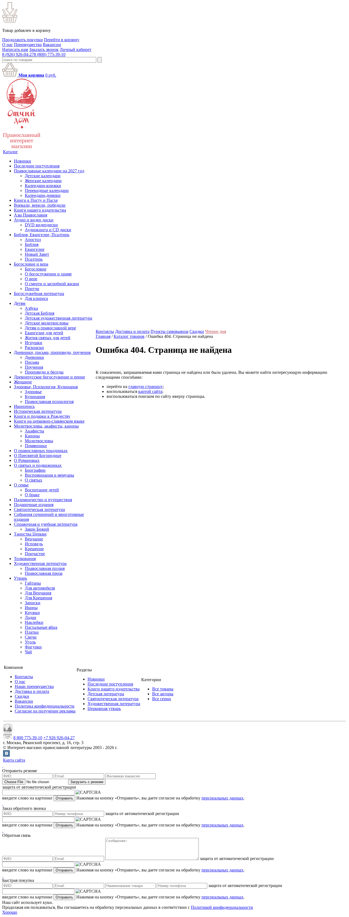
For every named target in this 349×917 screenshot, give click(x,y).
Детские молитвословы (46, 323)
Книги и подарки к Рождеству (42, 416)
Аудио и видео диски (33, 220)
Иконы (31, 607)
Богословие (35, 269)
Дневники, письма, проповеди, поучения (52, 352)
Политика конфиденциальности (44, 706)
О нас (7, 44)
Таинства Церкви (30, 534)
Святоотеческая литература (39, 509)
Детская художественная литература (58, 318)
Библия (31, 244)
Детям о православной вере (50, 328)
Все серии (161, 698)
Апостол (33, 239)
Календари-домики (43, 195)
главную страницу (145, 386)
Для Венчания (38, 593)
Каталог (10, 151)
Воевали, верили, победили (39, 205)
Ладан (30, 617)
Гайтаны (33, 583)
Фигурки (33, 647)
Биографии (35, 470)
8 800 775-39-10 (27, 737)
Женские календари (43, 180)
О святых (33, 480)
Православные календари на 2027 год (49, 171)
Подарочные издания (33, 504)
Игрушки (33, 342)
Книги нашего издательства (40, 210)
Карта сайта (14, 760)
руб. (50, 75)
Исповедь (34, 544)
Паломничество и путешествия (43, 499)
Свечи (31, 637)
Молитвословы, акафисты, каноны (46, 426)
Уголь (30, 642)
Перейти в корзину (61, 39)
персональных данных (222, 798)
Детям (19, 303)
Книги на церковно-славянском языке (49, 421)
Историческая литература (38, 411)
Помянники (36, 445)
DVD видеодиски (41, 225)
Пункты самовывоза (169, 331)
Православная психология (49, 401)
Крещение (34, 548)
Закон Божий (37, 529)
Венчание (34, 539)
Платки (32, 632)
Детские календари (43, 175)
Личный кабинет (75, 49)
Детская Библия (39, 313)
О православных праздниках (41, 450)
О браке (32, 494)
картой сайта (150, 391)
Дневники (34, 357)
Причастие (35, 553)
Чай (28, 652)
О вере (31, 278)
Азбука (31, 308)
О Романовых (27, 460)
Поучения (34, 367)
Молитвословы (39, 440)
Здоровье (33, 391)
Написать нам (15, 49)
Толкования (25, 558)
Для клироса (36, 298)
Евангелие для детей (44, 332)
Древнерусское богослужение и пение (49, 377)
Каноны (32, 436)
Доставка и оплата (132, 331)
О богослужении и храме (48, 274)
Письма (32, 362)
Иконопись (24, 406)
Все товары (162, 689)
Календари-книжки (43, 185)
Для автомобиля (40, 588)
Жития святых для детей (47, 337)
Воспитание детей (42, 490)
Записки (32, 602)
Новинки (22, 161)
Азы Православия (30, 215)
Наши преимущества (34, 686)
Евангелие (34, 249)
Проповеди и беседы (44, 372)
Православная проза (43, 573)
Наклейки (34, 622)
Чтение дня (215, 331)
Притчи (32, 288)
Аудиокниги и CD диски (48, 229)
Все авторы (162, 693)
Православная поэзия (45, 568)
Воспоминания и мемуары (49, 475)
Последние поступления (36, 166)
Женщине (23, 382)
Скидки (196, 331)
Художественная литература (40, 563)
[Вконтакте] (6, 755)
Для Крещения (38, 598)
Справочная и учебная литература (45, 524)
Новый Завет (37, 254)
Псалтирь (34, 259)
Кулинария (35, 396)
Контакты (105, 331)
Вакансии (52, 44)
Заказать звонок (44, 49)
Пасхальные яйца (41, 627)
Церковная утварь (104, 708)
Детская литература (106, 693)
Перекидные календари (47, 190)
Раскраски (34, 347)
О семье (21, 485)
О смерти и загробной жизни (52, 283)
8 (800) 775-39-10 (49, 54)
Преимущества (28, 44)
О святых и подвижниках (38, 465)
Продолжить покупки (22, 39)
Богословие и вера (31, 264)
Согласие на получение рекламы (45, 711)
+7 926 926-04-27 (59, 737)
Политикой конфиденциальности (222, 907)
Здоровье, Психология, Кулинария (46, 386)
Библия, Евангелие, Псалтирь (41, 234)
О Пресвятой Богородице (37, 455)
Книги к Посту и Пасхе (36, 200)
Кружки (32, 612)
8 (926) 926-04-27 (18, 54)
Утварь (20, 578)
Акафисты (34, 431)
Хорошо (9, 912)
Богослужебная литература (39, 293)
